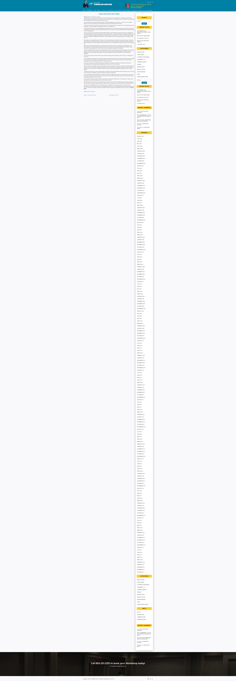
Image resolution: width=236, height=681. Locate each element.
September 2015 (141, 456)
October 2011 (140, 572)
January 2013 (140, 535)
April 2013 (139, 527)
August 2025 (140, 165)
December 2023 (141, 212)
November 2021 (141, 274)
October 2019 (140, 335)
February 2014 (141, 503)
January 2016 (140, 446)
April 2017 (139, 409)
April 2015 (139, 468)
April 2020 (139, 321)
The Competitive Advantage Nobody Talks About (144, 32)
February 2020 (141, 325)
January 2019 (140, 357)
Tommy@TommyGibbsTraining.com (118, 666)
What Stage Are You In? (114, 95)
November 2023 (141, 215)
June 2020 (139, 316)
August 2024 (140, 195)
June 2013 (139, 522)
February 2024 (141, 207)
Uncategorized (141, 71)
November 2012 (141, 540)
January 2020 (140, 328)
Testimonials (89, 10)
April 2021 (139, 291)
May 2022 (139, 259)
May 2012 (139, 554)
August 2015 (140, 458)
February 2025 (141, 180)
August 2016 (140, 429)
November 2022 (141, 244)
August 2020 (140, 311)
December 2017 (141, 389)
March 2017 (140, 412)
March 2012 (140, 559)
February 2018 (141, 385)
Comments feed (141, 617)
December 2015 (141, 449)
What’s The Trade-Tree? (143, 35)
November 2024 (141, 188)
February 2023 (141, 237)
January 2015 (140, 476)
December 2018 (141, 360)
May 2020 (139, 318)
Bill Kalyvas (140, 120)
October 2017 (140, 394)
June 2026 (139, 141)
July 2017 (139, 402)
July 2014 (139, 490)
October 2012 (140, 542)
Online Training (126, 10)
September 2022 (141, 249)
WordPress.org (141, 619)
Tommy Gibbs (97, 16)
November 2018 (141, 362)
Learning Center (141, 62)
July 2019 (139, 343)
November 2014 (141, 481)
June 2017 (139, 404)
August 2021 (140, 281)
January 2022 (140, 269)
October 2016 (140, 424)
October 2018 (140, 365)
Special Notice (141, 69)
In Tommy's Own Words (143, 57)
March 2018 (140, 382)
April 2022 (139, 261)
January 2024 (140, 210)
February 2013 (141, 532)
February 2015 (141, 473)
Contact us (141, 10)
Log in (138, 612)
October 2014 (140, 483)
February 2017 (141, 414)
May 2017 (139, 407)
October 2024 (140, 190)
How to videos (118, 10)
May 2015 (139, 466)
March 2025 (140, 178)
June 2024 (139, 200)
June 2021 (139, 286)
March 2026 (140, 148)
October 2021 (140, 276)
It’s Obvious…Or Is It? (143, 38)
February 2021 (141, 296)
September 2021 (141, 279)
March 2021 (140, 293)
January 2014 (140, 505)
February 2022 (141, 266)
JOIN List (103, 10)
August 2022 (140, 252)
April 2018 (139, 380)
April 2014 (139, 498)
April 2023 (139, 232)
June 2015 (139, 463)
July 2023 (139, 225)
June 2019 (139, 345)
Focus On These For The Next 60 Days (144, 116)
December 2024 (141, 185)
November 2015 (141, 451)
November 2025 (141, 158)
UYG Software (110, 10)
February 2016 (141, 444)
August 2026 (140, 136)
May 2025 (139, 173)
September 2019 (141, 338)
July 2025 (139, 168)
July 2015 (139, 461)
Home (84, 10)
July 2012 (139, 549)
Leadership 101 (141, 59)
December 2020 (141, 301)
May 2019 (139, 348)
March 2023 (140, 234)
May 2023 (139, 229)
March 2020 (140, 323)
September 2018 (141, 367)
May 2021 (139, 289)
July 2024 (139, 197)
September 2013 (141, 515)
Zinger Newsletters (91, 91)
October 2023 (140, 217)
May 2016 (139, 436)
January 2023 (140, 239)
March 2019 (140, 353)
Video (138, 74)
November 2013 (141, 510)
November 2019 (141, 333)
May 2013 (139, 525)
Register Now (140, 66)
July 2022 (139, 254)
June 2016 (139, 434)
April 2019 (139, 350)
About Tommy (97, 10)
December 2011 (141, 567)
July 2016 (139, 431)
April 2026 (139, 146)
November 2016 (141, 421)
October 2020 (140, 306)
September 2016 (141, 426)
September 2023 (141, 220)
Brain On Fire (140, 52)
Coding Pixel (111, 678)
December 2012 (141, 537)
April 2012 (139, 557)
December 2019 (141, 330)
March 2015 (140, 471)
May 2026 (139, 143)
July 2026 (139, 138)
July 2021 (139, 284)
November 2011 (141, 569)
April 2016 (139, 439)
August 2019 (140, 340)
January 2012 (140, 564)
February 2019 (141, 355)
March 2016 (140, 441)
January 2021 (140, 298)
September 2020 (141, 308)
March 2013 (140, 530)
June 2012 (139, 552)
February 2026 (141, 151)
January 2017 (140, 417)
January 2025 (140, 183)
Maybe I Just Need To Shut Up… (90, 95)
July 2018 (139, 372)
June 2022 (139, 257)
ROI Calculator (148, 10)
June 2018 (139, 375)
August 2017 (140, 399)
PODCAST (139, 64)
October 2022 (140, 247)
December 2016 (141, 419)
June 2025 (139, 170)
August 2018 (140, 370)
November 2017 (141, 392)
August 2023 (140, 222)
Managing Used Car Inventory (144, 120)
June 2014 (139, 493)
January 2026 (140, 153)
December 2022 (141, 242)
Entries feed (140, 614)
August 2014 (140, 488)
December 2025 (141, 156)
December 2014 (141, 478)
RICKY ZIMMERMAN (141, 115)
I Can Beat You (141, 44)
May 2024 (139, 202)
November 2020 (141, 303)
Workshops (134, 10)
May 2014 (139, 495)
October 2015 (140, 453)
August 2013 (140, 517)
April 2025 (139, 175)
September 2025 (141, 163)
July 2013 (139, 520)
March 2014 (140, 500)
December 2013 (141, 508)
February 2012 (141, 562)
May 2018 (139, 377)
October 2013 (140, 513)
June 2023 (139, 227)
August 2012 (140, 547)
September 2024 (141, 192)
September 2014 (141, 485)
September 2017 (141, 397)
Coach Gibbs (140, 54)
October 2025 (140, 160)
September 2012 (141, 545)
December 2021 (141, 271)
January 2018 (140, 387)
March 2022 (140, 264)
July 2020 (139, 313)
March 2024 (140, 205)
